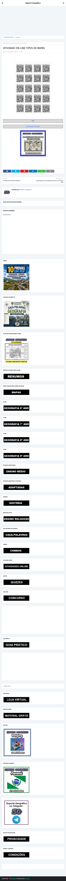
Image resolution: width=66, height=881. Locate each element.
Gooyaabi (27, 878)
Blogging (14, 878)
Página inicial (6, 43)
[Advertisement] (33, 21)
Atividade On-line (33, 126)
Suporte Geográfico (33, 3)
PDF (33, 121)
